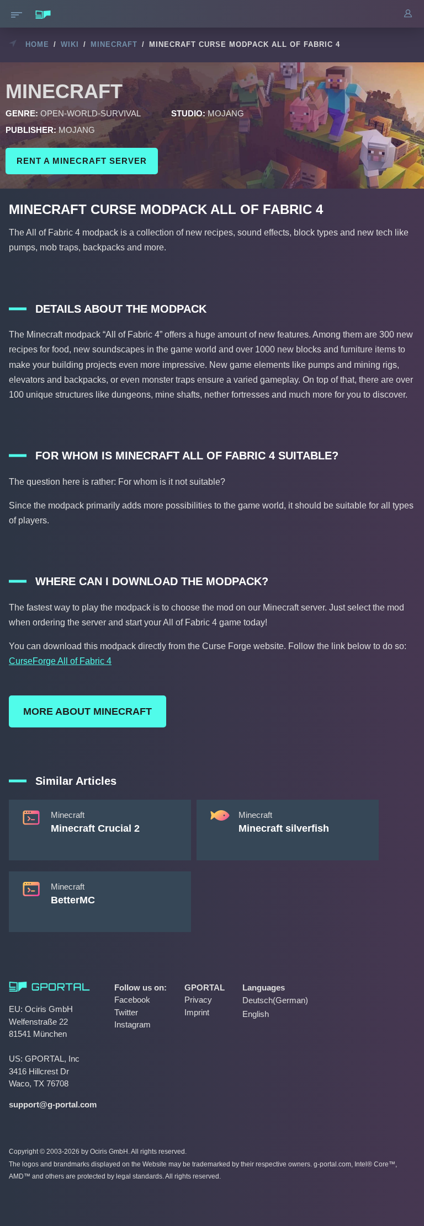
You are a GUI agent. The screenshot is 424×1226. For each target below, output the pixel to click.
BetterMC (73, 900)
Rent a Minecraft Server (82, 160)
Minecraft (114, 44)
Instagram (132, 1024)
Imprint (196, 1012)
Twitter (126, 1012)
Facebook (132, 999)
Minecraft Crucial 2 (95, 828)
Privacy (198, 999)
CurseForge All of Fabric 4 (60, 661)
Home (37, 44)
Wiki (70, 44)
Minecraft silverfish (284, 828)
